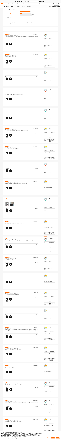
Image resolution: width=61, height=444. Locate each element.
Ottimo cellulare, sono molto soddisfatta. (12, 294)
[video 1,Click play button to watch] (7, 204)
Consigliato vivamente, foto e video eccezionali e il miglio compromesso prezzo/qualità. (19, 384)
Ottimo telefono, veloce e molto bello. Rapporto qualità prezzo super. (16, 130)
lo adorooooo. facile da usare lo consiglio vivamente (13, 349)
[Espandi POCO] (30, 4)
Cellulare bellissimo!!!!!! (9, 259)
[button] (59, 1)
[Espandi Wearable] (15, 4)
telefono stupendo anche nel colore (11, 56)
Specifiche (23, 6)
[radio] (27, 11)
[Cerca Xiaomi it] (54, 4)
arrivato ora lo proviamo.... (9, 367)
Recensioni (11, 9)
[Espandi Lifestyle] (26, 4)
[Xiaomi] (2, 3)
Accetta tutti (53, 437)
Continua (41, 1)
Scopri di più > (13, 23)
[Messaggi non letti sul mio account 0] (58, 4)
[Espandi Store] (6, 4)
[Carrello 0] (56, 4)
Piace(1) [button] (37, 168)
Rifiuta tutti (58, 437)
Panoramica (18, 6)
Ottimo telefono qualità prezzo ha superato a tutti (13, 148)
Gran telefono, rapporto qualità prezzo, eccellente (13, 421)
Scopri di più (22, 442)
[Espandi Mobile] (10, 4)
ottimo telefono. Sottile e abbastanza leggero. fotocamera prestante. (16, 183)
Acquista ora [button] (56, 6)
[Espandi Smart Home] (21, 4)
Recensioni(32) (29, 6)
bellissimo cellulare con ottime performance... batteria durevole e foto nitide (18, 200)
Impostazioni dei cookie (47, 437)
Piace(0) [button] (37, 41)
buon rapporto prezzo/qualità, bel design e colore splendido (15, 223)
